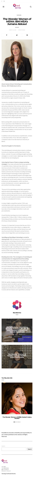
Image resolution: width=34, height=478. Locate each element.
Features (19, 15)
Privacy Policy (6, 471)
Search (3, 446)
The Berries (5, 468)
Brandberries (17, 312)
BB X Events (5, 469)
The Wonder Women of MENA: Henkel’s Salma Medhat (16, 417)
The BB (4, 466)
